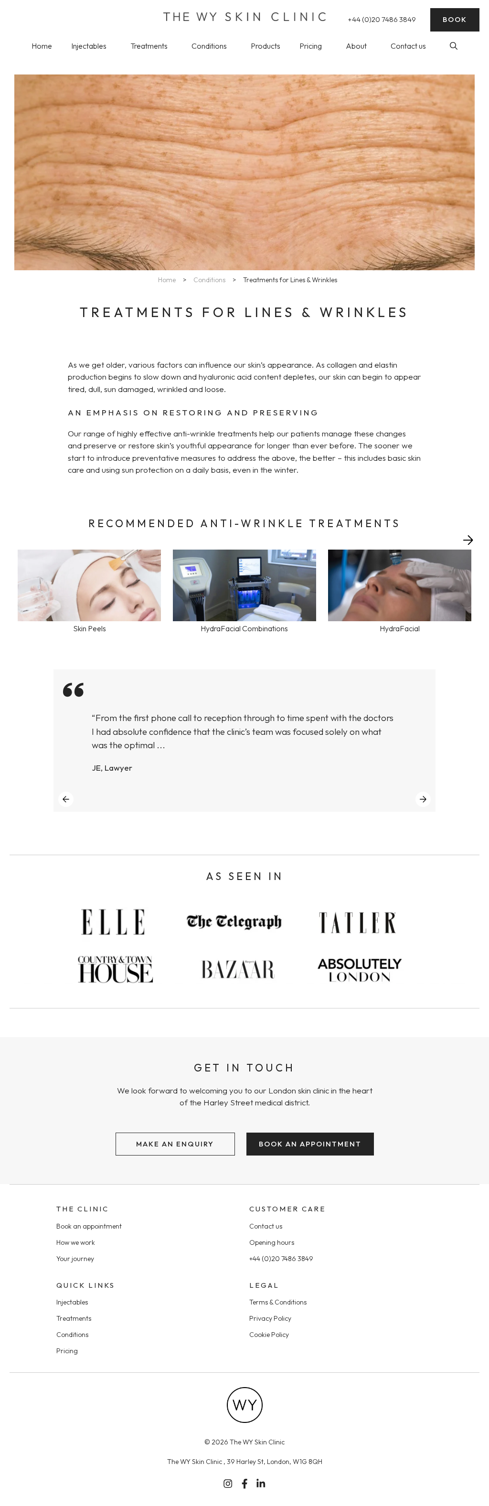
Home (42, 46)
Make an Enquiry (175, 1143)
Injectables (88, 46)
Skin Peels (89, 628)
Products (265, 46)
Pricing (310, 46)
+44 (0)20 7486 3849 (382, 19)
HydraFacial (400, 628)
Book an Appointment (310, 1143)
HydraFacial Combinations (244, 628)
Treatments (149, 46)
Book (455, 19)
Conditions (209, 46)
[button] (453, 46)
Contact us (408, 46)
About (356, 46)
